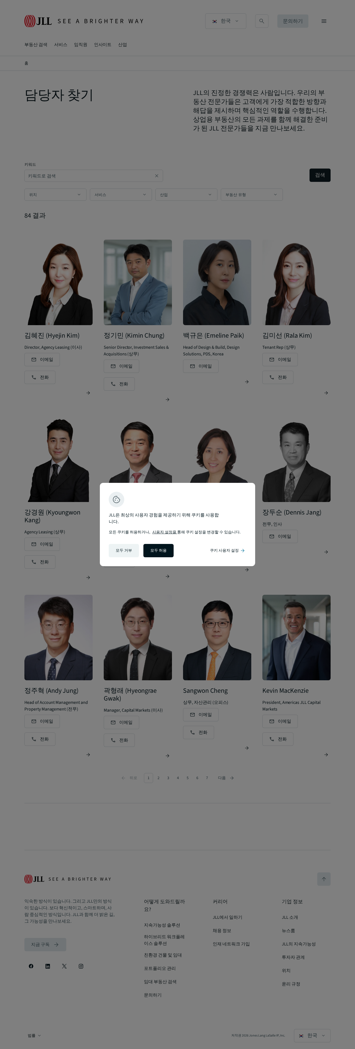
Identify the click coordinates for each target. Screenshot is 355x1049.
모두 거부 (124, 550)
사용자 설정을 (164, 532)
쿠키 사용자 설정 (227, 550)
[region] (177, 524)
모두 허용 (158, 550)
